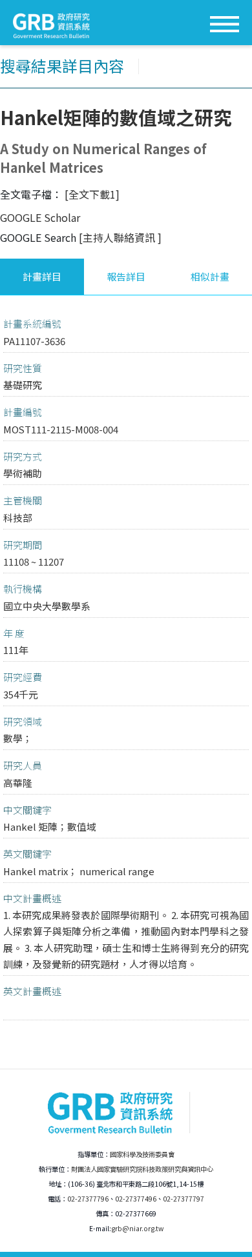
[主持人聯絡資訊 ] (120, 237)
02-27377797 (183, 1198)
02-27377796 (88, 1198)
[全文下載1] (92, 194)
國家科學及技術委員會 (142, 1154)
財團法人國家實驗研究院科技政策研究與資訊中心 (142, 1169)
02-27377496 (135, 1198)
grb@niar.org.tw (137, 1228)
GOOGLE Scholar (40, 217)
